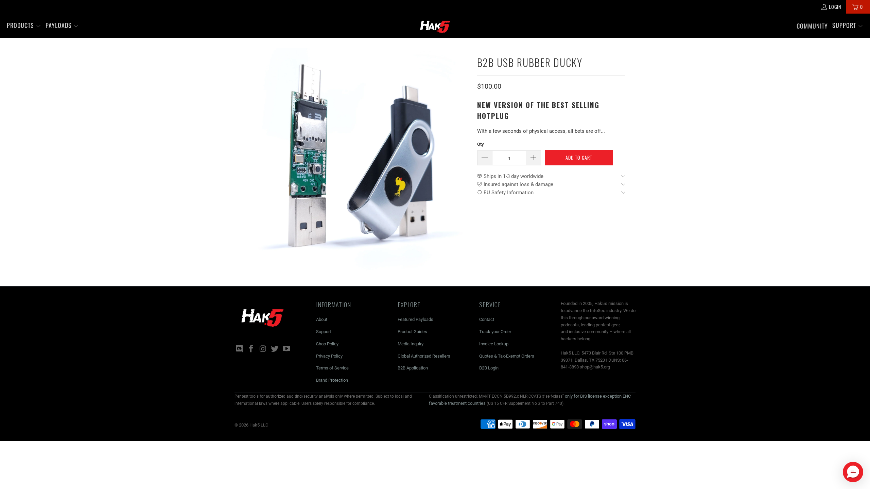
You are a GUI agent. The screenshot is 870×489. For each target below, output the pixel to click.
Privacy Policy (329, 356)
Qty (480, 144)
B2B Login (489, 367)
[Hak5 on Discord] (239, 349)
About (321, 319)
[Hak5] (435, 26)
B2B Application (413, 367)
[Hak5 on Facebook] (251, 349)
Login (835, 6)
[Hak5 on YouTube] (287, 349)
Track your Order (495, 331)
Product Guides (412, 331)
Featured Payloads (415, 319)
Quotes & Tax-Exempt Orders (506, 356)
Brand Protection (332, 380)
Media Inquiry (410, 343)
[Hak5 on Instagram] (263, 349)
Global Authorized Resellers (424, 356)
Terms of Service (332, 367)
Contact (486, 319)
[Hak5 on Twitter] (275, 349)
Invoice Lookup (493, 343)
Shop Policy (327, 343)
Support (323, 331)
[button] (24, 26)
